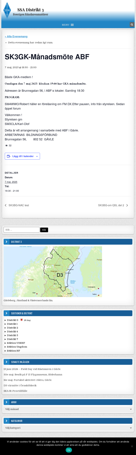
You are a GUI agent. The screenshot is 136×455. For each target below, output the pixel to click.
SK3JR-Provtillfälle (15, 391)
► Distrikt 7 (11, 339)
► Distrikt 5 (11, 335)
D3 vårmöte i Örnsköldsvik (20, 385)
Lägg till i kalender (23, 156)
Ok (68, 450)
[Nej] (132, 446)
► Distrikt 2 (11, 327)
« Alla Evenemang (16, 36)
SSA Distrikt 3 (30, 9)
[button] (65, 25)
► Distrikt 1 (11, 324)
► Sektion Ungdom (15, 346)
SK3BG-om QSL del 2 (111, 205)
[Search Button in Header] (132, 24)
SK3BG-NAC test (18, 205)
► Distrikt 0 (17, 320)
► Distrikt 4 (11, 331)
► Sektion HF (12, 350)
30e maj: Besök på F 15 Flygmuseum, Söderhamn (33, 374)
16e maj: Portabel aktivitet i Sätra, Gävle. (28, 380)
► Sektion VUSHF (14, 343)
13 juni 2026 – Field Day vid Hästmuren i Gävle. (32, 369)
